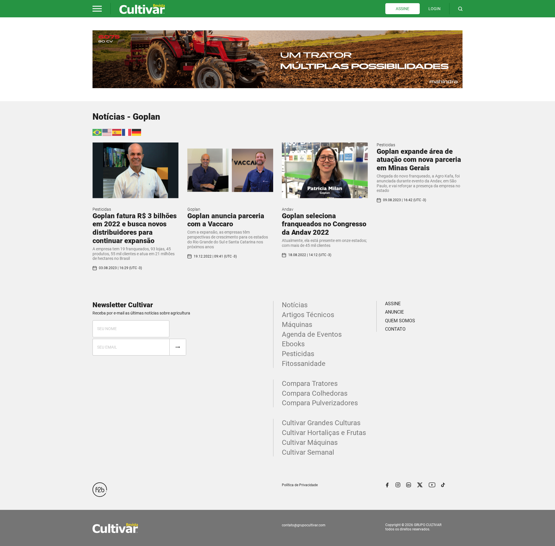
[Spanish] (117, 132)
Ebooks (293, 344)
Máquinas (297, 325)
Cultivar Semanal (308, 452)
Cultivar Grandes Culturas (321, 423)
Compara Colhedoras (314, 393)
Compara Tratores (310, 384)
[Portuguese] (97, 132)
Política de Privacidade (300, 485)
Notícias (295, 305)
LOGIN (434, 8)
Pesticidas (101, 209)
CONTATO (395, 329)
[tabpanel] (277, 59)
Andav (287, 209)
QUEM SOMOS (400, 320)
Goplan (193, 209)
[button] (97, 8)
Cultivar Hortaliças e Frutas (324, 433)
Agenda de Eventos (312, 334)
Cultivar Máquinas (310, 442)
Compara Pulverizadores (320, 403)
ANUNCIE (394, 312)
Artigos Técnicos (308, 315)
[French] (127, 132)
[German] (137, 132)
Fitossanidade (303, 364)
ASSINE (402, 8)
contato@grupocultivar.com (303, 525)
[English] (107, 132)
